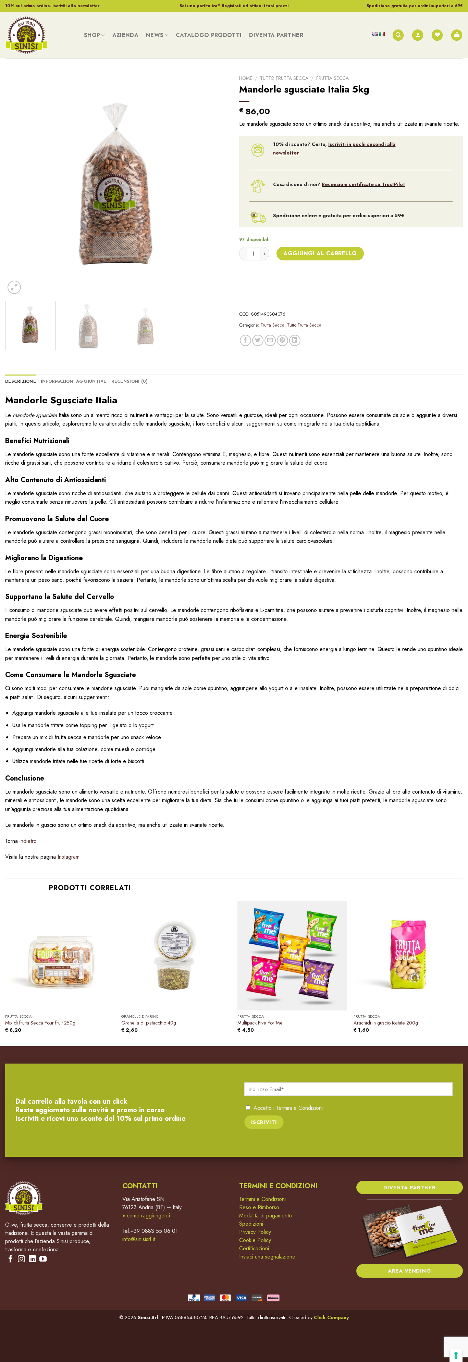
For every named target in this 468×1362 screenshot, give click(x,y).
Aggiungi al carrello (320, 253)
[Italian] (382, 34)
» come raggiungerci (146, 1215)
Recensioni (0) (129, 381)
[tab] (20, 381)
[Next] (216, 183)
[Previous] (18, 183)
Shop (92, 35)
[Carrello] (456, 35)
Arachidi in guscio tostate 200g (386, 1023)
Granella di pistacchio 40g (148, 1023)
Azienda (125, 35)
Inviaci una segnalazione (267, 1257)
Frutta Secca (332, 78)
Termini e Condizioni (299, 1108)
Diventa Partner (276, 35)
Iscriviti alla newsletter (75, 6)
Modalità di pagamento (265, 1215)
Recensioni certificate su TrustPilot (363, 184)
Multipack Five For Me (260, 1023)
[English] (375, 34)
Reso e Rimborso (259, 1207)
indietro (28, 841)
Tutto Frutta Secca (284, 78)
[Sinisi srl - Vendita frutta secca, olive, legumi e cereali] (39, 35)
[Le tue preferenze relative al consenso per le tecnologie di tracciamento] (456, 1355)
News (154, 35)
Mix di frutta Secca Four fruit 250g (40, 1023)
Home (245, 78)
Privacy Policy (255, 1232)
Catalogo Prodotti (209, 35)
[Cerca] (398, 35)
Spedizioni (251, 1224)
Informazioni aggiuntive (74, 381)
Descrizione (20, 381)
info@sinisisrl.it (138, 1239)
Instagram (68, 857)
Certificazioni (254, 1248)
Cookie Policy (255, 1240)
